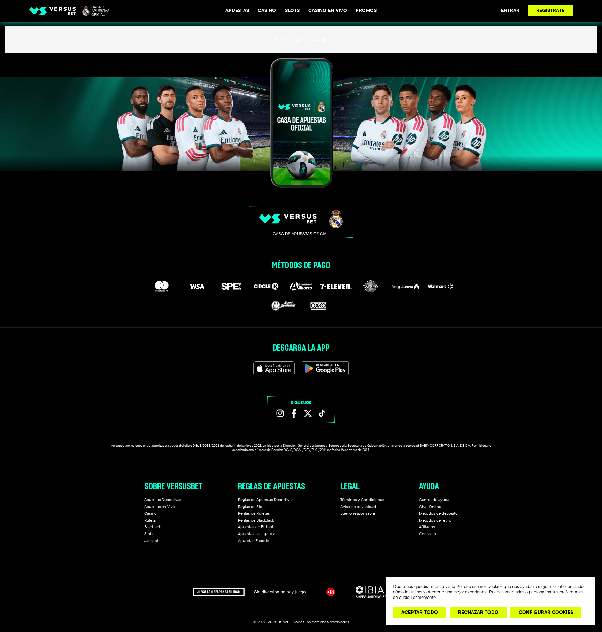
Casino (267, 10)
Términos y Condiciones (362, 499)
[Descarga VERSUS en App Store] (274, 368)
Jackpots (152, 540)
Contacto (427, 533)
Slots (292, 10)
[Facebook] (294, 413)
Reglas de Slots (251, 506)
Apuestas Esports (253, 540)
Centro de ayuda (434, 499)
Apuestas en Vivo (159, 506)
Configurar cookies (546, 612)
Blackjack (152, 526)
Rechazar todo (478, 612)
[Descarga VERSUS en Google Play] (325, 368)
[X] (308, 413)
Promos (366, 10)
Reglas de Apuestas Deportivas (265, 499)
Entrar (510, 10)
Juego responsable (357, 513)
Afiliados (427, 526)
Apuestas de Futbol (255, 526)
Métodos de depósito (438, 513)
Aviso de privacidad (358, 506)
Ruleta (150, 520)
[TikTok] (322, 413)
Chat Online (430, 506)
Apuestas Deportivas (162, 499)
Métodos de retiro (435, 520)
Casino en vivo (327, 10)
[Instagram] (280, 413)
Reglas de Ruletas (254, 513)
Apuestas (237, 10)
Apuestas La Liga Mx (256, 533)
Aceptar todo (419, 612)
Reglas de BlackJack (256, 520)
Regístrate (550, 10)
